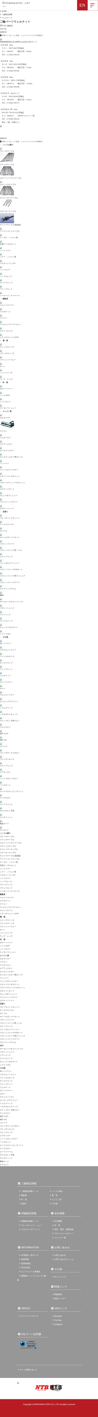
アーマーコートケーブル (10, 231)
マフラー (3, 431)
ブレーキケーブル (7, 151)
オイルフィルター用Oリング (11, 457)
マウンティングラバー (9, 502)
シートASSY (5, 395)
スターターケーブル (8, 211)
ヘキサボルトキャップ (9, 714)
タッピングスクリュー (9, 701)
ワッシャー (4, 463)
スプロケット (5, 312)
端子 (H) (3, 740)
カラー (2, 688)
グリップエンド (6, 289)
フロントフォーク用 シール (11, 550)
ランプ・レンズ (6, 379)
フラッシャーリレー (8, 360)
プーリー (3, 318)
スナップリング (6, 557)
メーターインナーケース (10, 296)
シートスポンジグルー (9, 779)
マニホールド (5, 438)
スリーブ (3, 746)
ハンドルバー (5, 270)
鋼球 (2, 595)
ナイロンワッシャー (8, 408)
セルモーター (5, 418)
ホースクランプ (6, 663)
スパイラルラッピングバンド (11, 791)
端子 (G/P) (4, 734)
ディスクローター (7, 524)
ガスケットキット (7, 489)
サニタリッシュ (6, 817)
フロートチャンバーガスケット (12, 483)
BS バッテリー (6, 643)
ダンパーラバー (6, 682)
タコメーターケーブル (9, 198)
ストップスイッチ (7, 347)
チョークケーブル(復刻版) (10, 225)
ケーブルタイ (5, 798)
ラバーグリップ (6, 283)
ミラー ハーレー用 (8, 257)
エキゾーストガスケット (10, 476)
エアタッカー (5, 772)
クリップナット (6, 669)
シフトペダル (5, 634)
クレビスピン (5, 727)
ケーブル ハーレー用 (9, 238)
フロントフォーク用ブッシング (12, 576)
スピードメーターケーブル (10, 178)
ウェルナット (5, 676)
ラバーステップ (6, 621)
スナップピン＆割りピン (10, 721)
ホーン (2, 366)
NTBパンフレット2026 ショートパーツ (17, 35)
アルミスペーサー (7, 695)
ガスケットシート (7, 508)
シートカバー (5, 402)
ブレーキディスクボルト (10, 753)
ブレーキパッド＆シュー (10, 518)
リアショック (5, 615)
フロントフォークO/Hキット (11, 569)
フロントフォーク (7, 544)
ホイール (3, 531)
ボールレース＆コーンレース (11, 602)
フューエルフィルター (9, 470)
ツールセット (5, 785)
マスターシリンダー (8, 263)
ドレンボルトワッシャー (10, 563)
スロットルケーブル (8, 184)
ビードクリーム (6, 804)
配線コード (4, 824)
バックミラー (5, 250)
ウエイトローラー (7, 305)
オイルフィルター (7, 450)
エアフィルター (6, 444)
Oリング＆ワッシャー (8, 496)
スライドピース (6, 331)
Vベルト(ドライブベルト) (10, 324)
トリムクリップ (6, 708)
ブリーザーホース (7, 759)
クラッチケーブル (7, 165)
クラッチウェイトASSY (9, 337)
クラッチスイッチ (7, 353)
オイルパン (4, 830)
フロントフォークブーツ (10, 582)
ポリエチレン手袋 (7, 811)
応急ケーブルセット (8, 244)
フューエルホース (7, 656)
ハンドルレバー (6, 276)
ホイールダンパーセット (10, 537)
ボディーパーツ (6, 389)
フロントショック (7, 608)
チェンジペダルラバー (9, 627)
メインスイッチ (6, 373)
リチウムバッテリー (8, 650)
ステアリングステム (8, 589)
